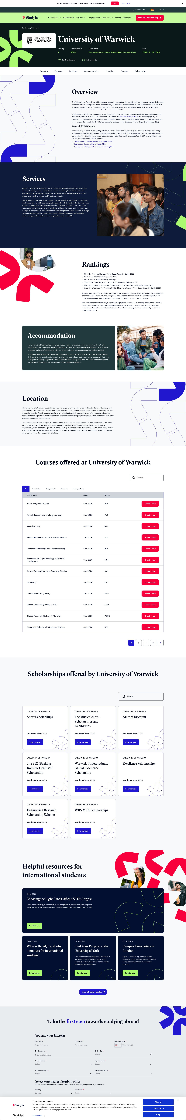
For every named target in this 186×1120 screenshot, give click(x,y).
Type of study (100, 1061)
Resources (106, 17)
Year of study (40, 1061)
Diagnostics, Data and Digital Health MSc (90, 144)
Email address (40, 1051)
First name (39, 1041)
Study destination (102, 1070)
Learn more (34, 742)
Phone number (120, 1041)
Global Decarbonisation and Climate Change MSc (93, 141)
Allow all (158, 1102)
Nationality (99, 1051)
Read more (34, 925)
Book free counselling (148, 17)
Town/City (79, 1090)
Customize (157, 1108)
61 (153, 643)
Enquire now (150, 504)
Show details (37, 1116)
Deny (158, 1115)
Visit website (91, 60)
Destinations (53, 17)
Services (79, 17)
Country (38, 1090)
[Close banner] (178, 1100)
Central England (68, 60)
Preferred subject (42, 1070)
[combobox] (118, 1045)
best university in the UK (129, 117)
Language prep (94, 17)
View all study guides (92, 992)
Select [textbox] (97, 1054)
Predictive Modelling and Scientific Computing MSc (93, 147)
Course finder (68, 17)
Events (118, 17)
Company (127, 17)
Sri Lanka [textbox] (39, 1093)
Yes (114, 3)
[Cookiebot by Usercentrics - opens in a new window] (18, 1115)
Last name (79, 1041)
